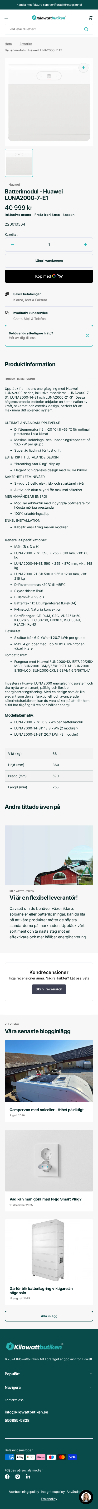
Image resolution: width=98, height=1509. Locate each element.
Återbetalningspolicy (24, 1492)
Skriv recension (49, 989)
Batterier (26, 44)
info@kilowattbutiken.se (26, 1412)
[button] (6, 17)
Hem (8, 44)
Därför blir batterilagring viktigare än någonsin (41, 1290)
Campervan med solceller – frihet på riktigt (46, 1109)
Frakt (39, 215)
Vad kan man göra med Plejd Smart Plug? (46, 1199)
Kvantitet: (11, 234)
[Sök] (87, 29)
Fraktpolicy (49, 1499)
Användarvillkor (78, 1492)
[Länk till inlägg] (49, 1081)
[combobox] (49, 29)
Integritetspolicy (53, 1492)
